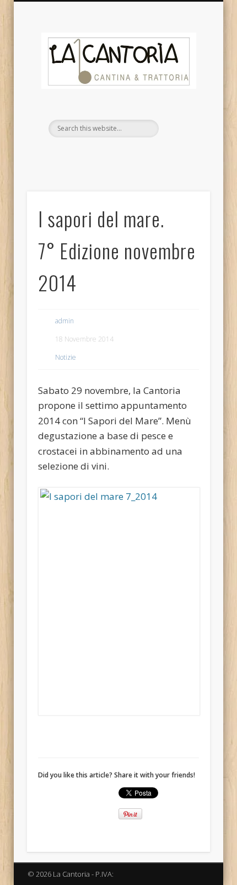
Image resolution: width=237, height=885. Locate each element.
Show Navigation (183, 99)
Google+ (128, 156)
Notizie (65, 357)
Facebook (106, 156)
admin (64, 321)
